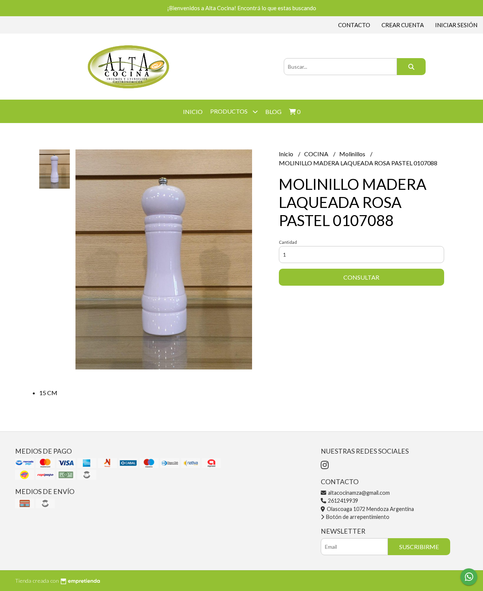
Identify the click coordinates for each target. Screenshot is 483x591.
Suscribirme (419, 546)
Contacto (354, 25)
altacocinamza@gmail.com (358, 492)
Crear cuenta (402, 25)
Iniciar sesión (456, 25)
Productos (229, 111)
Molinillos (352, 153)
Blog (273, 111)
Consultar (361, 277)
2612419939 (342, 500)
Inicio (193, 111)
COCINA (316, 153)
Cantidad (288, 242)
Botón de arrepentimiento (357, 517)
